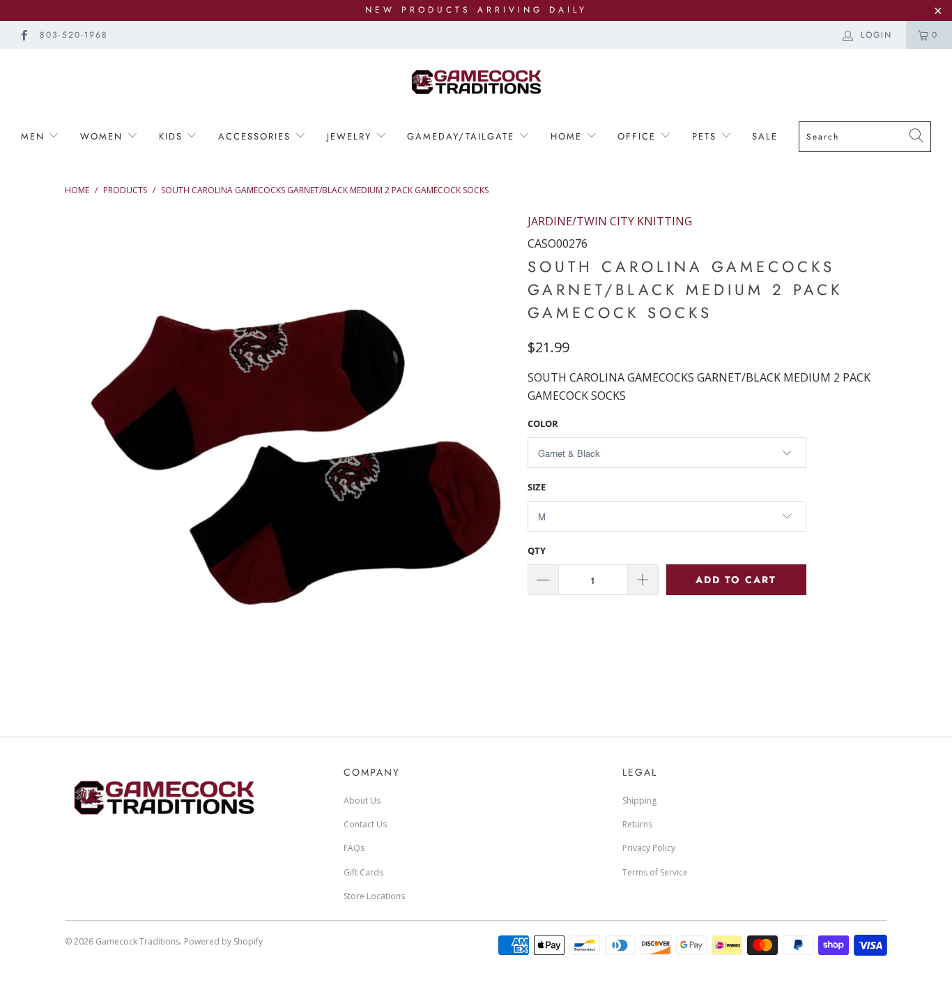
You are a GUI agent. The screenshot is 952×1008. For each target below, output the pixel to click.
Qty (537, 550)
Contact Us (365, 824)
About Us (362, 800)
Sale (765, 136)
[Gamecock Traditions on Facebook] (23, 34)
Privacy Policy (648, 848)
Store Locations (374, 896)
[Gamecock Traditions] (476, 81)
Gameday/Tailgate (463, 136)
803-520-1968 (74, 35)
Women (103, 136)
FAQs (354, 848)
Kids (171, 136)
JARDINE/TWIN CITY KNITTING (610, 221)
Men (35, 136)
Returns (637, 824)
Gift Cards (363, 872)
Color (543, 423)
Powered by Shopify (223, 941)
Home (568, 136)
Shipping (639, 800)
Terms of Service (655, 872)
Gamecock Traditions (137, 941)
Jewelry (351, 136)
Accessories (254, 136)
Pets (706, 136)
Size (537, 487)
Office (638, 136)
